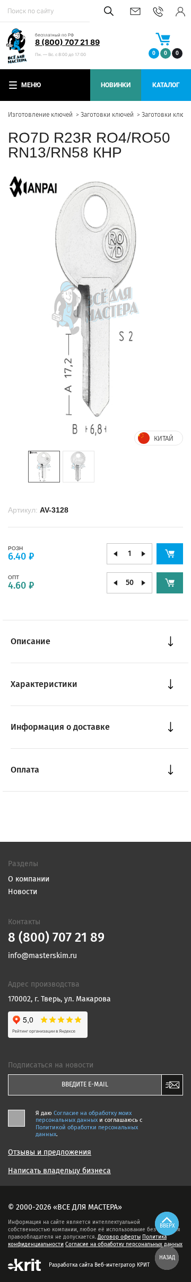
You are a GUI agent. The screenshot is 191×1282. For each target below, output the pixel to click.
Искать (107, 11)
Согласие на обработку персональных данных (124, 1244)
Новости (22, 891)
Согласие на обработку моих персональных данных (84, 1116)
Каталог (166, 85)
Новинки (116, 85)
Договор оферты (119, 1237)
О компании (28, 879)
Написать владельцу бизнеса (59, 1171)
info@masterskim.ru (135, 11)
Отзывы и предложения (49, 1152)
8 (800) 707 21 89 (67, 42)
